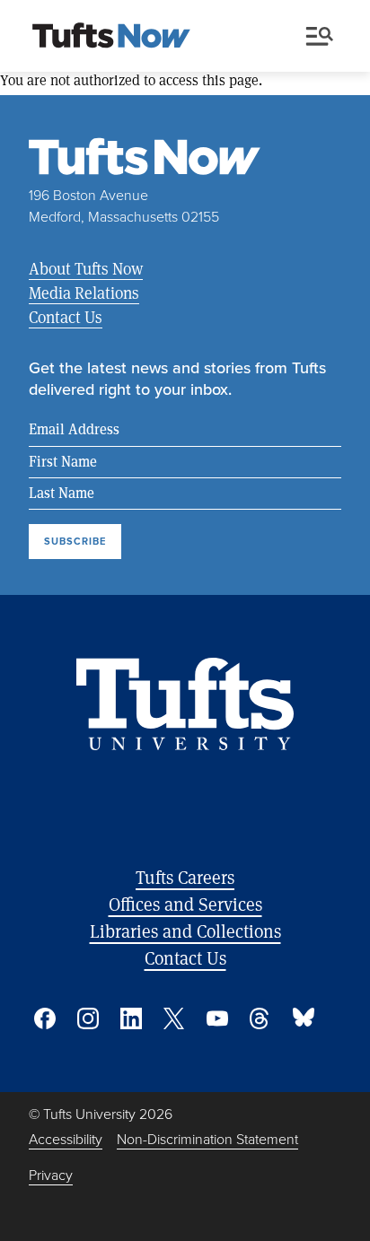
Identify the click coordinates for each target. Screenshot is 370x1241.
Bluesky (303, 1018)
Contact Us (65, 317)
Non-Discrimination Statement (207, 1139)
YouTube (217, 1018)
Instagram (88, 1018)
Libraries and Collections (185, 931)
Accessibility (65, 1139)
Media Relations (84, 292)
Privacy (51, 1175)
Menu (323, 37)
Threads (260, 1018)
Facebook (45, 1018)
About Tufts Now (86, 268)
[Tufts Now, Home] (111, 37)
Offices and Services (185, 904)
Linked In (131, 1018)
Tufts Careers (185, 877)
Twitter (174, 1018)
